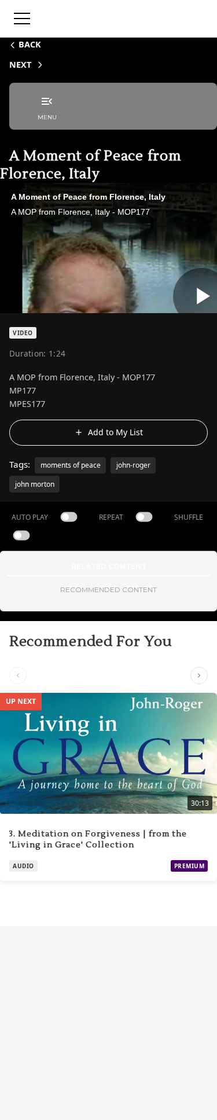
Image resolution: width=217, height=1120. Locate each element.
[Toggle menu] (22, 18)
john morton (34, 484)
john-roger (133, 465)
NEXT (20, 64)
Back (30, 44)
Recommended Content (108, 589)
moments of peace (71, 465)
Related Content (108, 566)
